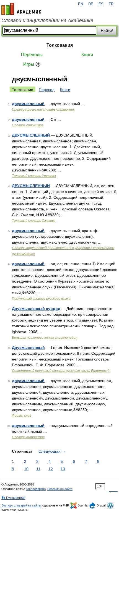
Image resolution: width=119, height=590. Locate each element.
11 (38, 469)
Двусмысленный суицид (36, 308)
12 (50, 469)
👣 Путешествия (13, 497)
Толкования (59, 45)
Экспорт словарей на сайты (21, 505)
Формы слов (21, 415)
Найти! (107, 30)
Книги (87, 54)
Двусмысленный (28, 347)
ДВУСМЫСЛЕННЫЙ (31, 135)
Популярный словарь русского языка (41, 299)
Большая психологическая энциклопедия (44, 338)
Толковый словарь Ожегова (34, 221)
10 (26, 469)
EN (80, 4)
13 (63, 469)
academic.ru (21, 9)
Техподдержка (36, 488)
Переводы (32, 54)
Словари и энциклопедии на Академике (47, 20)
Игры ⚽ (32, 64)
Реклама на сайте (60, 488)
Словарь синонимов (27, 125)
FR (111, 4)
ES (101, 4)
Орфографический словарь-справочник (43, 109)
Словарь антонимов (28, 437)
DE (90, 4)
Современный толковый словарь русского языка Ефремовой (61, 371)
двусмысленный (28, 103)
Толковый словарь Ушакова (34, 176)
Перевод (47, 89)
